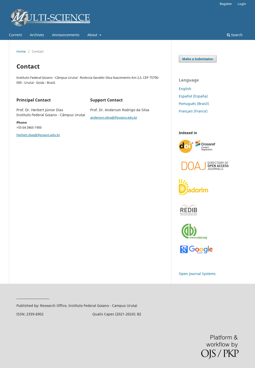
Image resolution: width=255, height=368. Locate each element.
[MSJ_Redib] (189, 216)
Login (242, 3)
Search (236, 34)
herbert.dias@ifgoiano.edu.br (38, 135)
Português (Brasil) (194, 103)
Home (21, 51)
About (92, 34)
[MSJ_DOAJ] (205, 172)
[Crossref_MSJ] (198, 152)
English (185, 88)
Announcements (65, 34)
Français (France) (193, 111)
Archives (37, 34)
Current (15, 34)
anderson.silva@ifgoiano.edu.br (113, 117)
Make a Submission (197, 59)
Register (226, 3)
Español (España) (193, 96)
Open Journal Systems (197, 273)
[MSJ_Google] (196, 253)
